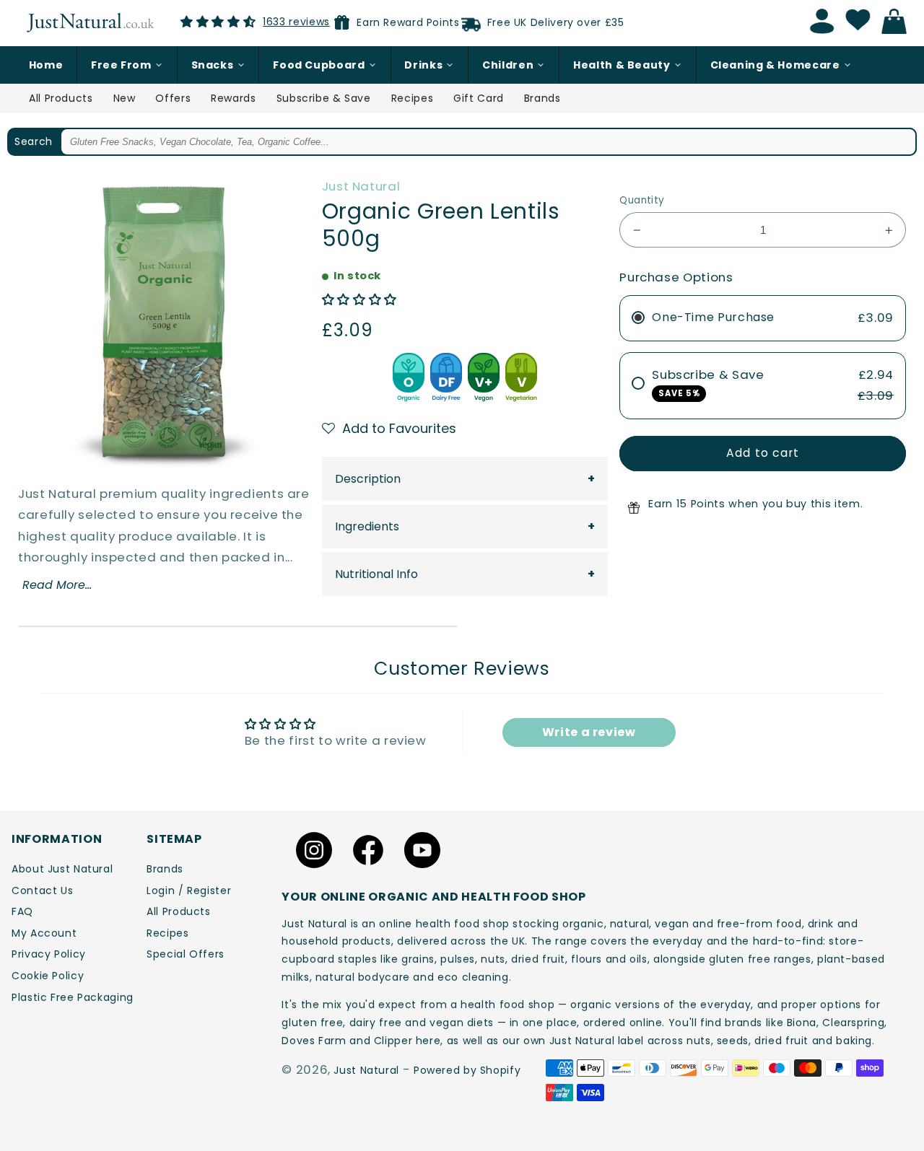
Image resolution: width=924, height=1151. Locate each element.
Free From (121, 65)
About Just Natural (62, 869)
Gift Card (478, 98)
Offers (173, 98)
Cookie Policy (48, 975)
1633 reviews (296, 21)
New (124, 98)
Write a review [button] (589, 732)
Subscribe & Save (323, 98)
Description (368, 479)
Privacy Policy (49, 954)
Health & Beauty (621, 65)
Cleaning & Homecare (775, 65)
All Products (61, 98)
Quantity (641, 200)
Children (507, 65)
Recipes (412, 98)
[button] (359, 299)
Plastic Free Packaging (73, 997)
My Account (44, 933)
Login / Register (189, 890)
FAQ (22, 911)
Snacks (212, 65)
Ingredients (367, 526)
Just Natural (361, 186)
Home (46, 65)
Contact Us (42, 890)
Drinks (423, 65)
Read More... (57, 585)
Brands (542, 98)
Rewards (233, 98)
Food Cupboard (319, 65)
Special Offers (186, 954)
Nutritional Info (376, 574)
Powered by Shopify (467, 1070)
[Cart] (898, 21)
